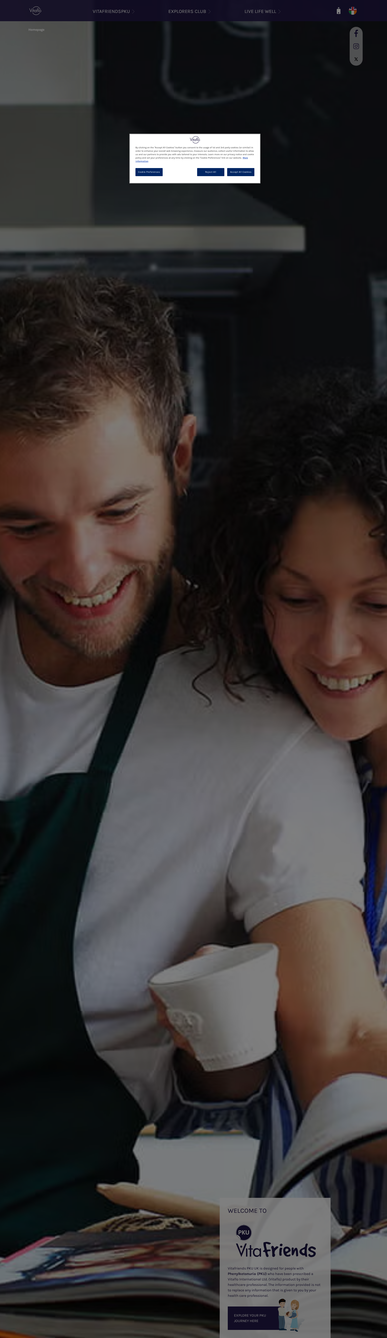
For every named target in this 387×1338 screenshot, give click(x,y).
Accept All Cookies (240, 172)
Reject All (210, 172)
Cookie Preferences (149, 172)
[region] (194, 158)
